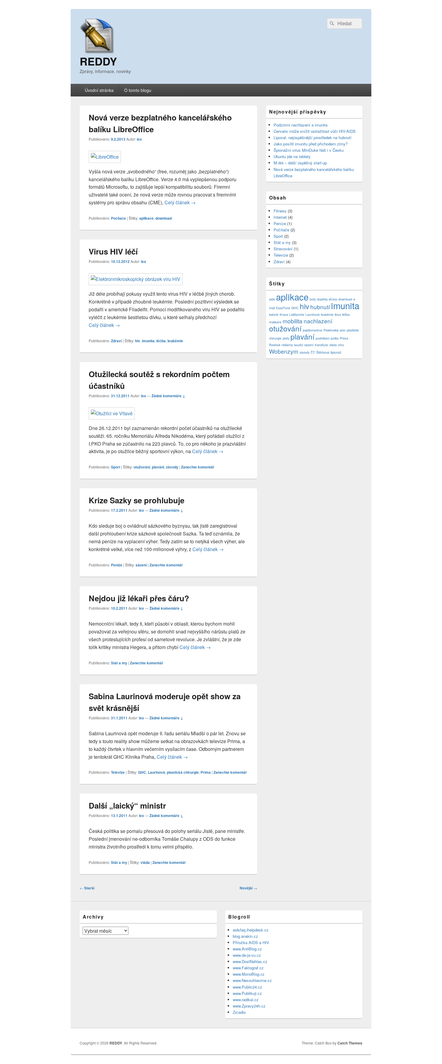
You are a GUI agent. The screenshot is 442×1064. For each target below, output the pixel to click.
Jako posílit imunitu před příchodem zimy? (311, 144)
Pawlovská (331, 330)
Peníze (116, 565)
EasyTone (283, 308)
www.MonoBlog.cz (249, 974)
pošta (335, 338)
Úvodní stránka (99, 90)
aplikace (146, 218)
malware (275, 322)
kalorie (273, 314)
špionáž (335, 352)
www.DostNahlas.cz (250, 961)
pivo (342, 330)
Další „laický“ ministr (127, 805)
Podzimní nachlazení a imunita (300, 125)
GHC (142, 772)
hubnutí (320, 307)
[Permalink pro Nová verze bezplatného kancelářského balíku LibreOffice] (105, 156)
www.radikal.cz (246, 999)
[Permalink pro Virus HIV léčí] (136, 279)
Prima (206, 772)
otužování (142, 467)
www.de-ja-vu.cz (247, 955)
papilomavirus (312, 330)
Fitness (280, 211)
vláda (145, 862)
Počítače (118, 218)
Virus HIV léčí (113, 251)
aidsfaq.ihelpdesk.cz (251, 930)
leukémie (175, 340)
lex (139, 139)
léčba (161, 340)
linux (338, 314)
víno (341, 345)
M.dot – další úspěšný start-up (300, 163)
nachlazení (318, 321)
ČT (313, 352)
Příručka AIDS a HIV (251, 942)
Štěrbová (322, 352)
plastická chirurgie (183, 772)
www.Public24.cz (247, 987)
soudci (298, 345)
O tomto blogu (137, 90)
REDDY (98, 61)
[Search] (331, 23)
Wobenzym (283, 351)
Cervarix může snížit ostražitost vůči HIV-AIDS (315, 131)
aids (272, 299)
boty (313, 299)
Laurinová (156, 772)
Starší (87, 888)
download (163, 218)
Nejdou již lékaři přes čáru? (139, 598)
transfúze (321, 345)
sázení (141, 565)
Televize (118, 772)
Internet (280, 217)
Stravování (283, 249)
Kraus (284, 314)
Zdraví (116, 340)
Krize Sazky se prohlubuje (136, 500)
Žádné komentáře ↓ (168, 395)
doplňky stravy (327, 299)
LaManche (296, 314)
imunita (148, 340)
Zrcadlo (239, 1012)
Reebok (274, 345)
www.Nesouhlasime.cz (252, 980)
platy (286, 338)
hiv (137, 340)
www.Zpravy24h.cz (249, 1006)
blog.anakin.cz (245, 936)
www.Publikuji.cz (247, 993)
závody (172, 467)
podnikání (323, 338)
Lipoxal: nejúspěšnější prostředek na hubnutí (312, 137)
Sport (115, 467)
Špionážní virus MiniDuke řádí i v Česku (309, 150)
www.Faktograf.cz (248, 968)
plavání (158, 467)
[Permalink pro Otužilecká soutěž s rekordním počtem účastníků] (112, 413)
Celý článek (180, 202)
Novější (248, 888)
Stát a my (119, 663)
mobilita (292, 321)
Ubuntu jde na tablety (292, 156)
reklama (287, 345)
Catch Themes (349, 1043)
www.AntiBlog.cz (247, 949)
